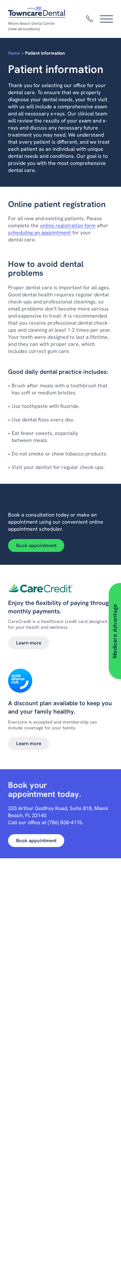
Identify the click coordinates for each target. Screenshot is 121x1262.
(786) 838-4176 (65, 822)
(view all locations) (24, 29)
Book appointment (36, 545)
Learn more (28, 643)
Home (14, 53)
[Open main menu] (106, 19)
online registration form (68, 225)
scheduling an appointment (39, 232)
